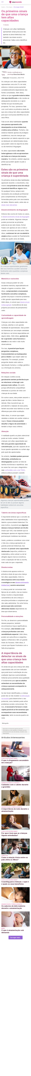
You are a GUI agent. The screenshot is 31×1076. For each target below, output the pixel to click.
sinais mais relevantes (9, 205)
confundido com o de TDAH (15, 470)
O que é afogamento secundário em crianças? (15, 761)
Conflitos (4, 855)
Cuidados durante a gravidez (10, 782)
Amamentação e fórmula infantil (11, 807)
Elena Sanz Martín (19, 74)
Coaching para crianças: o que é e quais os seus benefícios (15, 883)
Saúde (3, 7)
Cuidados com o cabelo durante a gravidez (14, 786)
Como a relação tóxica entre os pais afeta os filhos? (14, 858)
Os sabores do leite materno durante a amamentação (13, 907)
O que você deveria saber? (9, 758)
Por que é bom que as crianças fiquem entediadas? (14, 834)
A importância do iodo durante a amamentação (15, 810)
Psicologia (9, 7)
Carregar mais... (15, 937)
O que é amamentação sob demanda (12, 931)
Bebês (3, 928)
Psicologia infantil (19, 7)
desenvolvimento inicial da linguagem (16, 217)
